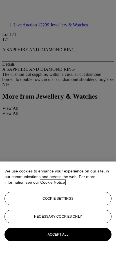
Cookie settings (58, 199)
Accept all (58, 234)
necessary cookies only (58, 217)
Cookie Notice (52, 182)
